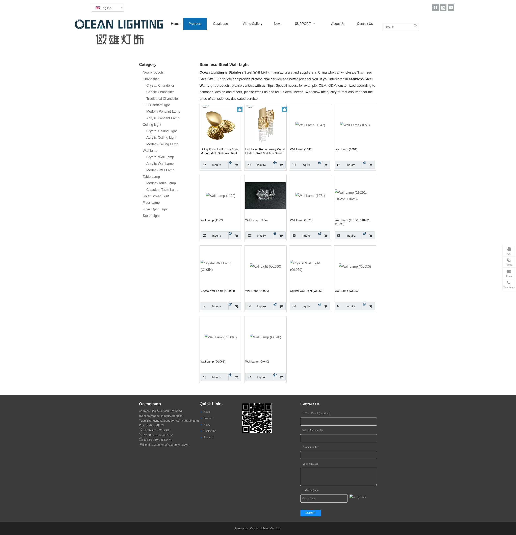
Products (208, 418)
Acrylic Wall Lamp (160, 164)
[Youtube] (451, 7)
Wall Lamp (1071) (301, 220)
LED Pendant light (156, 105)
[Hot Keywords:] (415, 26)
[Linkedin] (443, 7)
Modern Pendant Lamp (163, 111)
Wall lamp (150, 151)
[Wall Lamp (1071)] (310, 196)
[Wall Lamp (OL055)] (355, 266)
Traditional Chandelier (162, 99)
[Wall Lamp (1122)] (220, 196)
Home (207, 411)
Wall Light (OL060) (257, 290)
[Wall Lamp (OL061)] (221, 337)
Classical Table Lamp (162, 190)
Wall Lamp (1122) (212, 220)
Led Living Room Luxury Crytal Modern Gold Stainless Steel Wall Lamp (265, 151)
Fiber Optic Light (155, 209)
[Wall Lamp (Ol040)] (265, 337)
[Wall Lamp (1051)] (355, 125)
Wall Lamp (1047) (301, 149)
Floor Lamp (151, 203)
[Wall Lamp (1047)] (310, 125)
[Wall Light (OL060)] (265, 266)
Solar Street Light (156, 196)
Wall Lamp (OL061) (213, 361)
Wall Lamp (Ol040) (257, 361)
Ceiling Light (152, 125)
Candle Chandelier (160, 92)
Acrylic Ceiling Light (161, 137)
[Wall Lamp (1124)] (265, 195)
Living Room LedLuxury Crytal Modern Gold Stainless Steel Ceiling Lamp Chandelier (220, 151)
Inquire (216, 164)
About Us (209, 437)
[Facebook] (435, 7)
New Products (153, 72)
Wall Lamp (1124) (256, 220)
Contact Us (210, 430)
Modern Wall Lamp (160, 170)
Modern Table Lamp (161, 183)
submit (310, 512)
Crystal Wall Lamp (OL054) (218, 290)
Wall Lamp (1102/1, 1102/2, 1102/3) (352, 222)
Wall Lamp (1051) (346, 149)
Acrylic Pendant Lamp (162, 118)
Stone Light (151, 216)
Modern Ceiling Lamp (162, 144)
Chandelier (151, 79)
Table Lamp (151, 177)
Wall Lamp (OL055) (347, 290)
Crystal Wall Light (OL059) (307, 290)
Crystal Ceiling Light (161, 131)
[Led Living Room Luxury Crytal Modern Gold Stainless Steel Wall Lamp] (265, 125)
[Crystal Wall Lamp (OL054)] (221, 266)
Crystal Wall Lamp (160, 157)
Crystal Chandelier (160, 85)
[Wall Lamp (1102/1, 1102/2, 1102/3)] (355, 195)
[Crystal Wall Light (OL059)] (310, 266)
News (207, 424)
